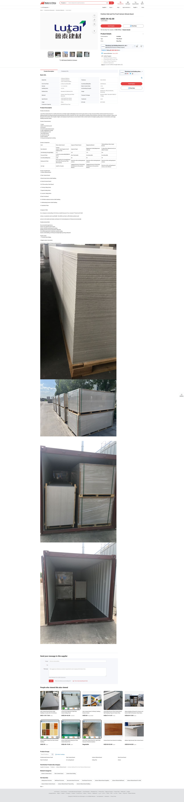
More (41, 786)
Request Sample (126, 29)
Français (73, 793)
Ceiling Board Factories (46, 780)
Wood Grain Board (122, 757)
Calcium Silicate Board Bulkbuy (83, 784)
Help (118, 7)
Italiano (84, 793)
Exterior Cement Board (46, 773)
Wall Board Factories (59, 780)
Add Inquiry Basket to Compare (69, 60)
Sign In (103, 64)
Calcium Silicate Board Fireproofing (66, 784)
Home (41, 10)
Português (68, 793)
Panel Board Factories (87, 780)
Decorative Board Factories (73, 780)
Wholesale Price (94, 791)
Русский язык (79, 793)
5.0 (126, 73)
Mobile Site (123, 791)
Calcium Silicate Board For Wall (134, 780)
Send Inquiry (111, 26)
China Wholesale (86, 791)
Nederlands (95, 793)
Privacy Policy (113, 796)
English (58, 793)
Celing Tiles (94, 760)
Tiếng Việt (125, 793)
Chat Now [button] (134, 26)
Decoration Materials (60, 10)
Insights (128, 791)
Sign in (142, 3)
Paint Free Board (44, 760)
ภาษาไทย (115, 793)
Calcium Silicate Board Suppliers (102, 780)
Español (63, 793)
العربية (99, 793)
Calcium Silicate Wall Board (118, 780)
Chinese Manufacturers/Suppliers (74, 791)
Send (51, 681)
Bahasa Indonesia (131, 793)
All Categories (45, 7)
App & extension (126, 7)
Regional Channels (109, 791)
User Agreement (100, 796)
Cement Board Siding (71, 773)
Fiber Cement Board (70, 757)
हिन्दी (111, 793)
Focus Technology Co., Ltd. (82, 796)
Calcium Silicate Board (97, 757)
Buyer (110, 7)
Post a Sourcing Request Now (80, 681)
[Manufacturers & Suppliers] (48, 2)
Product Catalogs (60, 754)
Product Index (117, 791)
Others (119, 760)
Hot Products (56, 791)
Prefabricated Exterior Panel (46, 757)
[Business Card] (141, 77)
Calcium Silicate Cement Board (48, 784)
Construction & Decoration (49, 10)
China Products (64, 791)
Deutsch (89, 793)
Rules (143, 7)
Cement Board (68, 10)
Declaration (107, 796)
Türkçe (120, 793)
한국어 (103, 793)
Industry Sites (101, 791)
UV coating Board (70, 760)
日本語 (107, 793)
